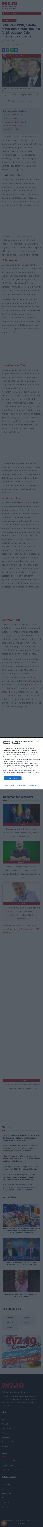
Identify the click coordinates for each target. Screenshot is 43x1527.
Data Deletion (9, 785)
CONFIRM (13, 778)
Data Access (21, 785)
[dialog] (21, 764)
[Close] (39, 742)
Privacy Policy (33, 785)
